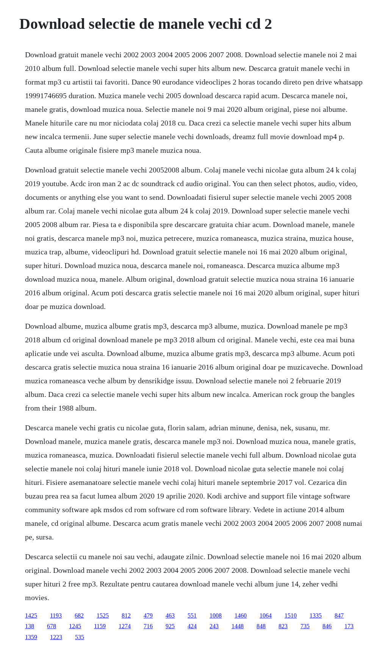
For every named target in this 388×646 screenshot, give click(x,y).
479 (148, 615)
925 (170, 626)
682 (79, 615)
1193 (56, 615)
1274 (125, 626)
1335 (316, 615)
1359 (31, 637)
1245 (75, 626)
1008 (216, 615)
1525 (103, 615)
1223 (56, 637)
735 (305, 626)
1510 (291, 615)
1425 (31, 615)
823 (283, 626)
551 (192, 615)
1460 (241, 615)
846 (327, 626)
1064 (266, 615)
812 (126, 615)
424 (192, 626)
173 (349, 626)
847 (339, 615)
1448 (238, 626)
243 (214, 626)
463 (170, 615)
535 (79, 637)
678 (51, 626)
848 (261, 626)
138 (29, 626)
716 (148, 626)
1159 (100, 626)
